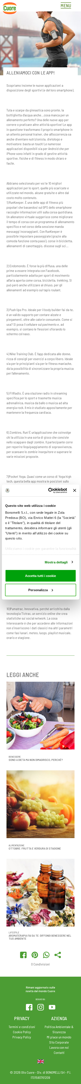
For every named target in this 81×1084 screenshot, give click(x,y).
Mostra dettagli (56, 562)
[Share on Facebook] (23, 955)
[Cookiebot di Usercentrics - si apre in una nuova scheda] (50, 490)
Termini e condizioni (22, 1027)
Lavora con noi (59, 1047)
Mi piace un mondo (59, 1037)
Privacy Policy (22, 1037)
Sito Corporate (59, 1042)
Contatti (59, 1052)
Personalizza (38, 590)
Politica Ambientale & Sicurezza (59, 1029)
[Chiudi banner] (74, 490)
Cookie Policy (22, 1032)
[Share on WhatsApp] (46, 955)
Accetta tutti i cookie (40, 576)
